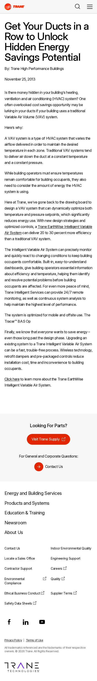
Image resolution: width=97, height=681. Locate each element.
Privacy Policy (13, 640)
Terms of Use (34, 640)
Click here (12, 379)
